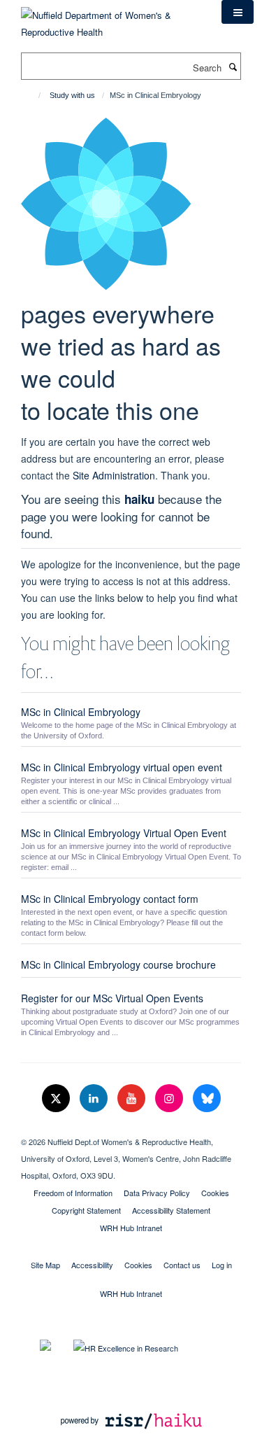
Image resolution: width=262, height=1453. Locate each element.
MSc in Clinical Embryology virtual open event (121, 767)
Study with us (72, 95)
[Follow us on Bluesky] (207, 1098)
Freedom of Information (73, 1192)
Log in (222, 1264)
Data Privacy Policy (157, 1192)
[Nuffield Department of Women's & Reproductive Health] (111, 18)
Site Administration (114, 475)
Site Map (45, 1264)
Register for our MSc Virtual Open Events (112, 998)
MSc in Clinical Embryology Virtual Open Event (123, 833)
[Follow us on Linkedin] (95, 1098)
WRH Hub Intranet (131, 1227)
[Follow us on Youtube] (132, 1098)
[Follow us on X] (57, 1098)
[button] (237, 12)
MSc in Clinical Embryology (80, 712)
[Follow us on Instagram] (170, 1098)
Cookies (215, 1192)
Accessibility (92, 1264)
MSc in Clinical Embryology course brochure (118, 964)
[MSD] (131, 1129)
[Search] (232, 66)
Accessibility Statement (171, 1210)
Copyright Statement (86, 1210)
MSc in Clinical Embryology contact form (109, 899)
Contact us (182, 1264)
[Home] (33, 95)
